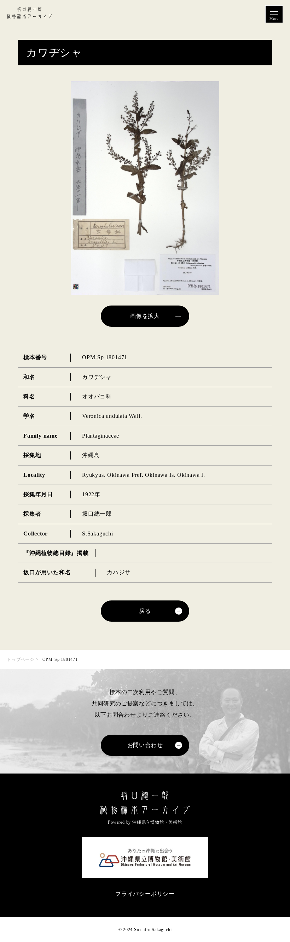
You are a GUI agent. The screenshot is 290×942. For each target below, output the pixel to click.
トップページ (20, 659)
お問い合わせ (145, 745)
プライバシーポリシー (145, 894)
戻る (145, 611)
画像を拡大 (145, 316)
